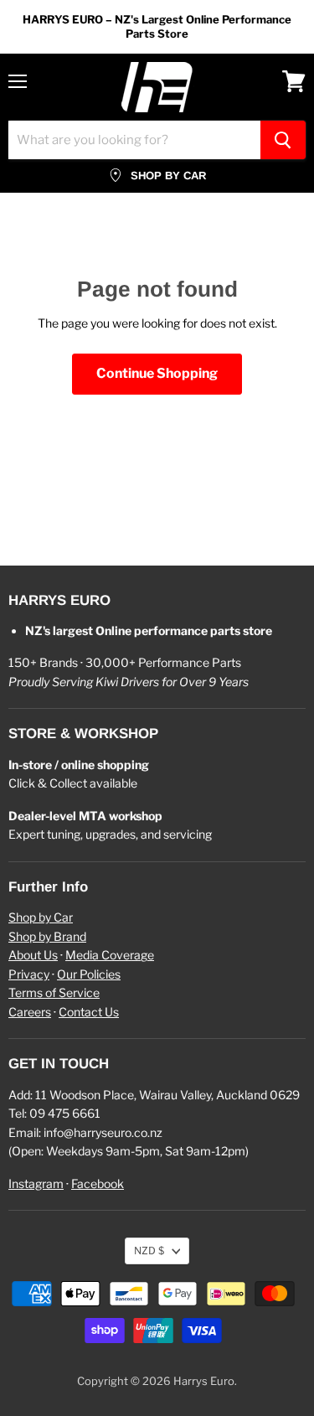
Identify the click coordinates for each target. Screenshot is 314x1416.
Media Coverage (109, 955)
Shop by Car (40, 917)
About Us (33, 955)
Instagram (36, 1183)
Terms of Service (54, 992)
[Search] (283, 140)
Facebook (97, 1183)
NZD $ (149, 1250)
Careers (29, 1012)
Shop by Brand (47, 936)
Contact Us (89, 1012)
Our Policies (89, 974)
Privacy (28, 974)
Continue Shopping (157, 373)
